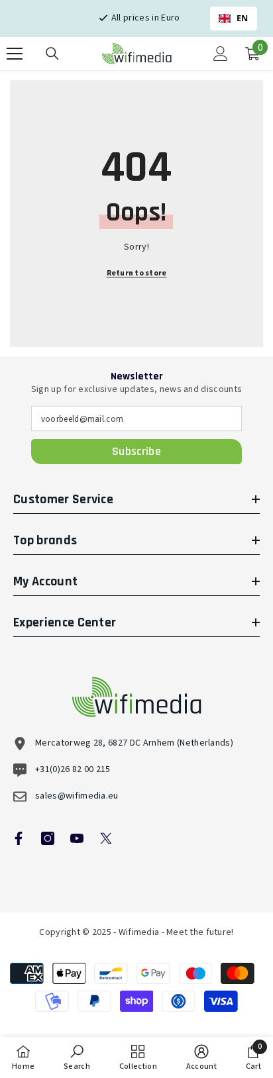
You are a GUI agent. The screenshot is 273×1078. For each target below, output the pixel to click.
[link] (76, 1057)
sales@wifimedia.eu (77, 796)
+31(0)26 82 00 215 (73, 769)
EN (242, 18)
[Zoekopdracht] (52, 54)
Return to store (137, 273)
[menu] (15, 54)
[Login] (220, 53)
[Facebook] (18, 838)
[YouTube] (77, 838)
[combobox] (234, 18)
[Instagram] (48, 838)
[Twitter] (106, 838)
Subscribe (136, 451)
